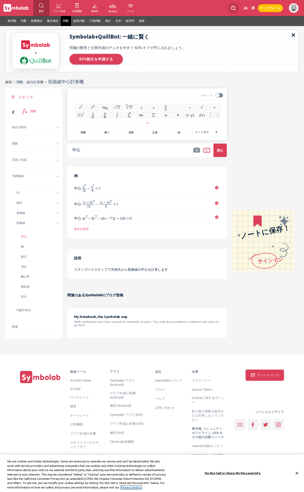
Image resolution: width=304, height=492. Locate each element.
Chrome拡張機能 (122, 441)
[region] (152, 473)
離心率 (25, 276)
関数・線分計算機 (30, 82)
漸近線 (25, 286)
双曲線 (20, 223)
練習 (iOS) (117, 433)
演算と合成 (19, 159)
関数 (15, 143)
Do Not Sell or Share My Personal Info (233, 472)
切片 (24, 296)
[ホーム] (40, 383)
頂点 (24, 266)
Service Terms (202, 389)
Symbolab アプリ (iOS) (126, 415)
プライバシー (201, 380)
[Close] (297, 473)
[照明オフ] (252, 8)
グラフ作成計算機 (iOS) (126, 423)
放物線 (20, 213)
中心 (24, 236)
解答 (8, 82)
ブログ (160, 389)
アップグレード (270, 7)
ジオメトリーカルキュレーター (84, 444)
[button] (196, 153)
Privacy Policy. (131, 487)
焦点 (24, 256)
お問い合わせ (164, 407)
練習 (73, 406)
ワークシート (79, 397)
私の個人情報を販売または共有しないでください (208, 415)
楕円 (19, 203)
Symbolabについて (168, 380)
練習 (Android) (120, 405)
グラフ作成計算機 (83, 433)
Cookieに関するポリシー (208, 400)
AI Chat (75, 389)
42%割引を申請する (96, 59)
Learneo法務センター (207, 446)
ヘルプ (160, 398)
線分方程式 (19, 127)
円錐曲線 (18, 176)
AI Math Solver (80, 380)
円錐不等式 (23, 310)
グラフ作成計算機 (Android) (123, 395)
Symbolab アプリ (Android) (122, 382)
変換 (15, 326)
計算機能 (76, 424)
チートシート (79, 415)
